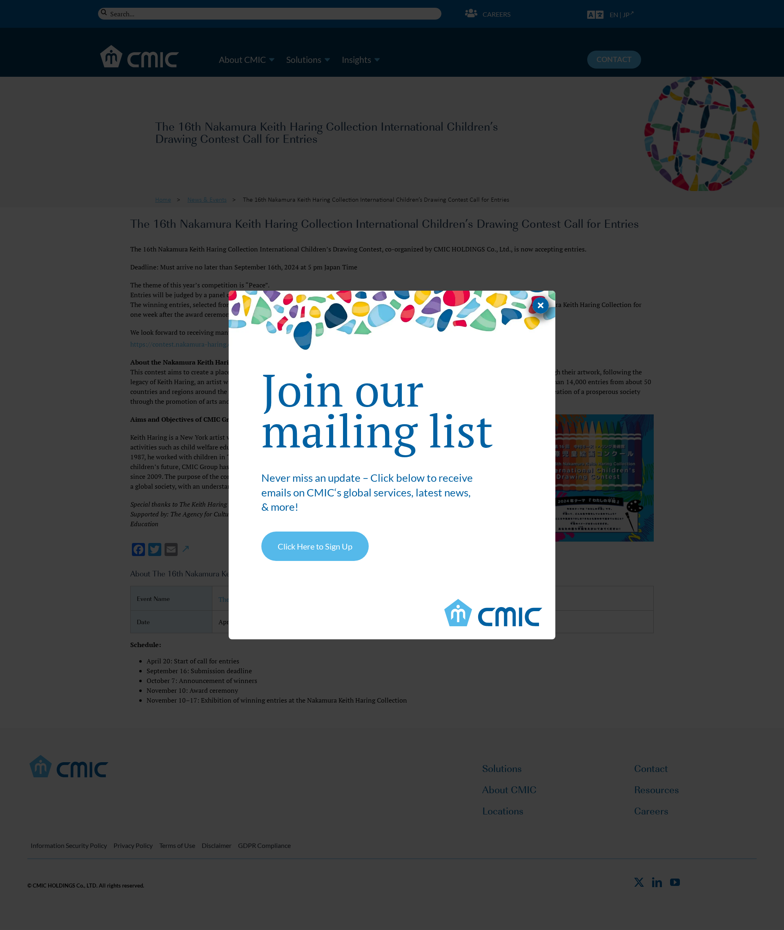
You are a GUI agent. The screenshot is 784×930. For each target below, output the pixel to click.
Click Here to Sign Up (315, 546)
